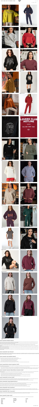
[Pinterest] (37, 405)
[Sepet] (37, 0)
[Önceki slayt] (2, 15)
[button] (34, 2)
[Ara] (35, 0)
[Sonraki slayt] (18, 15)
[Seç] (17, 24)
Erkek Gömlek (2, 401)
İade (13, 401)
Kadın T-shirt (2, 400)
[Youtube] (35, 405)
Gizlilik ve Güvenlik (14, 400)
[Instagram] (34, 405)
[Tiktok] (36, 405)
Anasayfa (26, 401)
